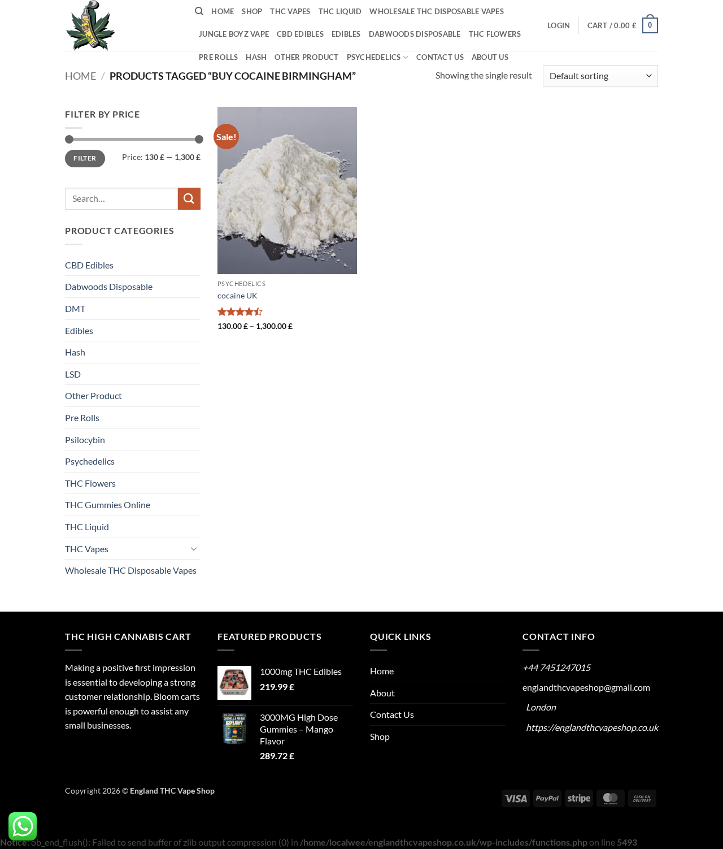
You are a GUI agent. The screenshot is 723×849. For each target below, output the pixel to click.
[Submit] (189, 199)
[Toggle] (194, 548)
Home (222, 11)
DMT (75, 308)
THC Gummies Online (107, 504)
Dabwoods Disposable (415, 33)
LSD (73, 374)
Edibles (346, 33)
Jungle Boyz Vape (234, 33)
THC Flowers (495, 33)
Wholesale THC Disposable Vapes (436, 11)
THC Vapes (290, 11)
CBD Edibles (300, 33)
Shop (252, 11)
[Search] (199, 11)
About (382, 692)
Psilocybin (85, 439)
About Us (490, 57)
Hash (256, 57)
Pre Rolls (218, 57)
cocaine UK (237, 295)
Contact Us (440, 57)
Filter (84, 158)
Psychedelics (374, 57)
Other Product (306, 57)
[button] (558, 25)
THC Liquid (340, 11)
